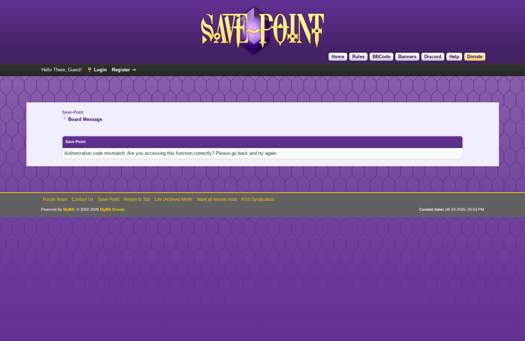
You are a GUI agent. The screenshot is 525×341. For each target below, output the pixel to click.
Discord (432, 56)
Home (337, 56)
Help (454, 56)
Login (100, 69)
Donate (474, 56)
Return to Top (137, 199)
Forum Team (55, 199)
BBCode (381, 56)
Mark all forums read (217, 199)
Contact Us (82, 199)
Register (121, 69)
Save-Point (72, 112)
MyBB (68, 209)
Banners (407, 56)
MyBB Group (112, 209)
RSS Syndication (257, 199)
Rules (358, 56)
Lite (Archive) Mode (173, 199)
